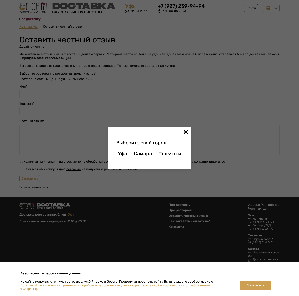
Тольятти (170, 153)
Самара (143, 153)
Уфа (122, 153)
